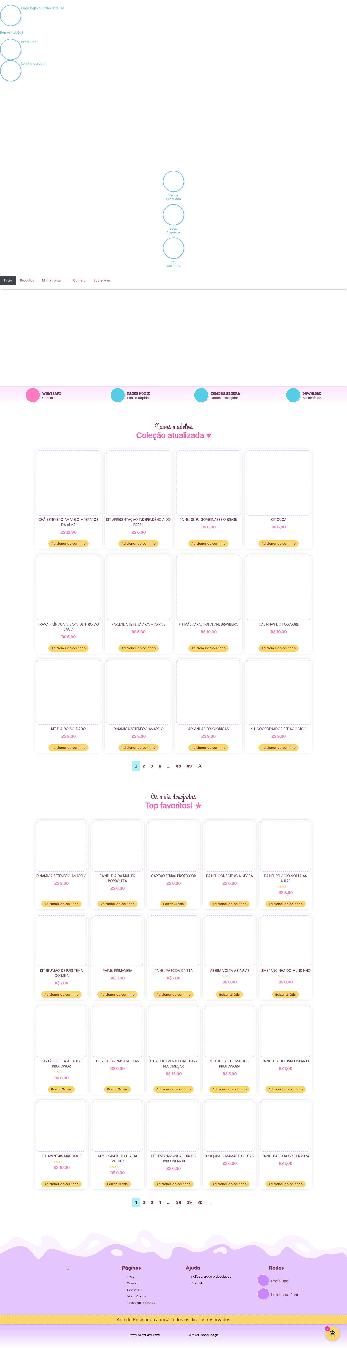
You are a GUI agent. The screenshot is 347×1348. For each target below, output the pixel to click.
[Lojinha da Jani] (10, 70)
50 (199, 766)
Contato (79, 280)
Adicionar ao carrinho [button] (68, 543)
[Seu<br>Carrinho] (173, 248)
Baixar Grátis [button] (173, 904)
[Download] (293, 395)
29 (189, 1202)
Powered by (144, 1335)
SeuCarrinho (174, 264)
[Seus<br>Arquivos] (173, 214)
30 (199, 1202)
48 (178, 766)
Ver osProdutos (173, 197)
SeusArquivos (173, 230)
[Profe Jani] (10, 49)
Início (8, 280)
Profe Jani (29, 42)
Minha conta (51, 280)
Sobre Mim (102, 280)
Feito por (203, 1335)
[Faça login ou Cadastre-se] (10, 15)
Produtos (27, 280)
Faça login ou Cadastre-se (42, 8)
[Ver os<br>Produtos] (173, 181)
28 (178, 1202)
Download (312, 393)
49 (189, 766)
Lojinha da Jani (33, 63)
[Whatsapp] (32, 395)
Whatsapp (51, 393)
